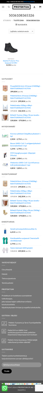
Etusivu (7, 20)
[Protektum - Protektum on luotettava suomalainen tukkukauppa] (21, 7)
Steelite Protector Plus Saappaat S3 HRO (11, 62)
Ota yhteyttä (7, 269)
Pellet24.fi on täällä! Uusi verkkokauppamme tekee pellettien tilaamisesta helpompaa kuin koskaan (22, 332)
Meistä (4, 274)
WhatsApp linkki (29, 2)
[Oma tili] (34, 6)
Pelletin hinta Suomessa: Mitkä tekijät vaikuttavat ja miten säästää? (22, 341)
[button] (3, 7)
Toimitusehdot (7, 283)
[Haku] (9, 7)
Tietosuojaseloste (9, 278)
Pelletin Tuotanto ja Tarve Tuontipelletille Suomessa (24, 323)
